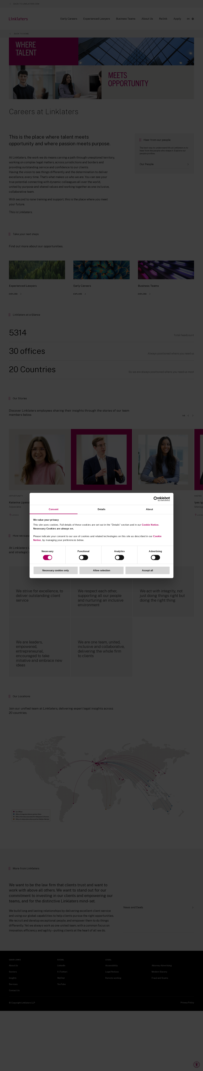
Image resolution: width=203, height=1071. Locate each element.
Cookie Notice (150, 524)
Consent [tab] (53, 509)
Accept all (147, 570)
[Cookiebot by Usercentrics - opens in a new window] (156, 498)
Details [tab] (101, 509)
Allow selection (101, 570)
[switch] (83, 557)
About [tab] (149, 509)
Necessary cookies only (55, 570)
